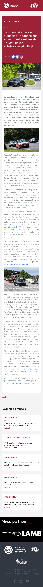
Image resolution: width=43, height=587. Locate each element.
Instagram (18, 383)
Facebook (7, 383)
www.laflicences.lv (11, 227)
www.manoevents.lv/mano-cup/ (16, 264)
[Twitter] (17, 57)
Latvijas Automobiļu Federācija (24, 569)
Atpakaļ (5, 397)
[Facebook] (13, 57)
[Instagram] (21, 57)
